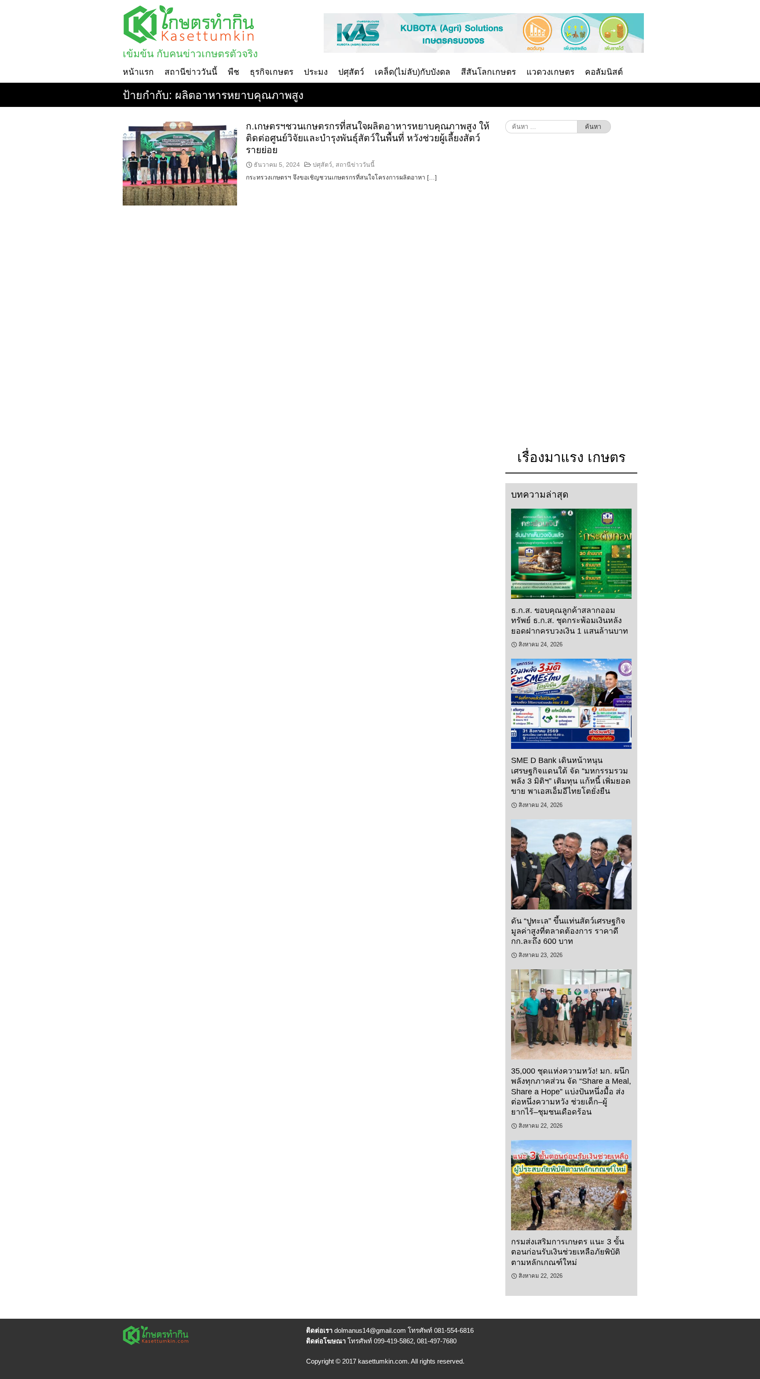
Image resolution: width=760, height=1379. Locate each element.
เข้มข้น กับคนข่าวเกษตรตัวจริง (190, 53)
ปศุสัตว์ (351, 72)
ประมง (316, 72)
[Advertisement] (571, 296)
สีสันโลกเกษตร (488, 72)
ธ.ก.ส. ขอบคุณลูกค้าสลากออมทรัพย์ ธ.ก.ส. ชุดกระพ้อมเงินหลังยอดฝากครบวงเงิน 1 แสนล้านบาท (569, 620)
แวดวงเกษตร (550, 72)
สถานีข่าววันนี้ (190, 72)
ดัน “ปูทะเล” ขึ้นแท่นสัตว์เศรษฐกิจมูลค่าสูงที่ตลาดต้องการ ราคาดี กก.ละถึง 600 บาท (568, 931)
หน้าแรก (138, 72)
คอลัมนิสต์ (604, 72)
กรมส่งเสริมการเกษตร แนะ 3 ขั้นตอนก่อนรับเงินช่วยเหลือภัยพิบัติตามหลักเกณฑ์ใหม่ (567, 1252)
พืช (233, 72)
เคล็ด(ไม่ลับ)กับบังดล (412, 72)
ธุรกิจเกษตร (271, 72)
